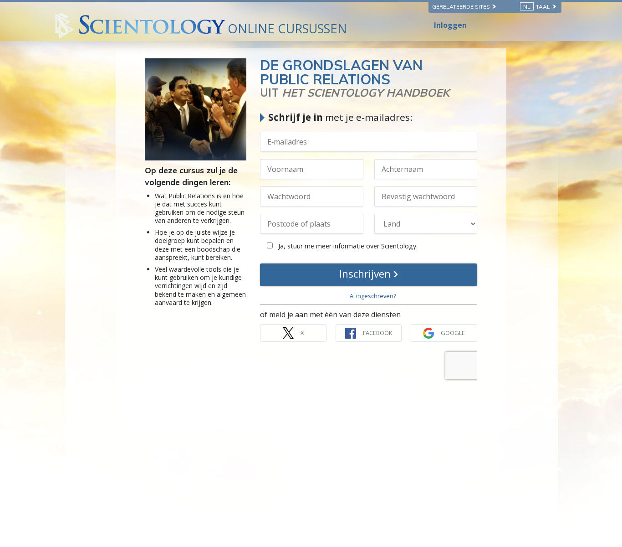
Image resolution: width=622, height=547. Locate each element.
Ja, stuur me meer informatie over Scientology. (347, 246)
